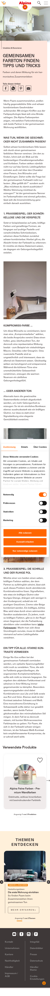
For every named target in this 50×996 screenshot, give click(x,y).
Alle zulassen (25, 533)
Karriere (9, 954)
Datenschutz (36, 961)
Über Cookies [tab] (40, 447)
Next (48, 780)
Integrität (34, 942)
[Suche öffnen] (38, 3)
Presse (33, 954)
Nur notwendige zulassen (25, 551)
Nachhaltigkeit (12, 961)
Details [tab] (24, 447)
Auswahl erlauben (25, 542)
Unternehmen (12, 948)
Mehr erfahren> (23, 910)
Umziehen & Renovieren (12, 48)
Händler (9, 967)
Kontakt (9, 942)
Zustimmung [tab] (9, 447)
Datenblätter (36, 948)
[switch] (43, 503)
